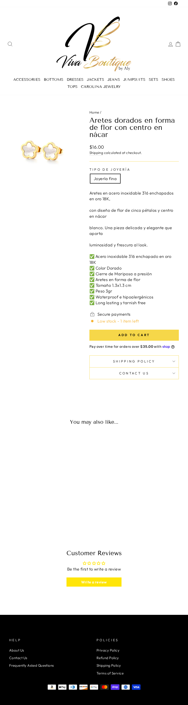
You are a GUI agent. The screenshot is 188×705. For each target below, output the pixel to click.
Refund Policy (108, 658)
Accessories (26, 79)
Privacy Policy (108, 650)
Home (94, 112)
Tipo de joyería (110, 169)
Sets (153, 79)
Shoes (168, 79)
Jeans (114, 79)
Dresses (75, 79)
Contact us (134, 373)
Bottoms (53, 79)
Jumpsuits (134, 79)
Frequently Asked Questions (31, 665)
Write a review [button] (94, 582)
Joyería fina (105, 178)
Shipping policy (134, 361)
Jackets (95, 79)
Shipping (96, 152)
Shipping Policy (109, 665)
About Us (16, 650)
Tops (72, 86)
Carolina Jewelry (101, 86)
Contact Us (18, 658)
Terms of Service (110, 673)
